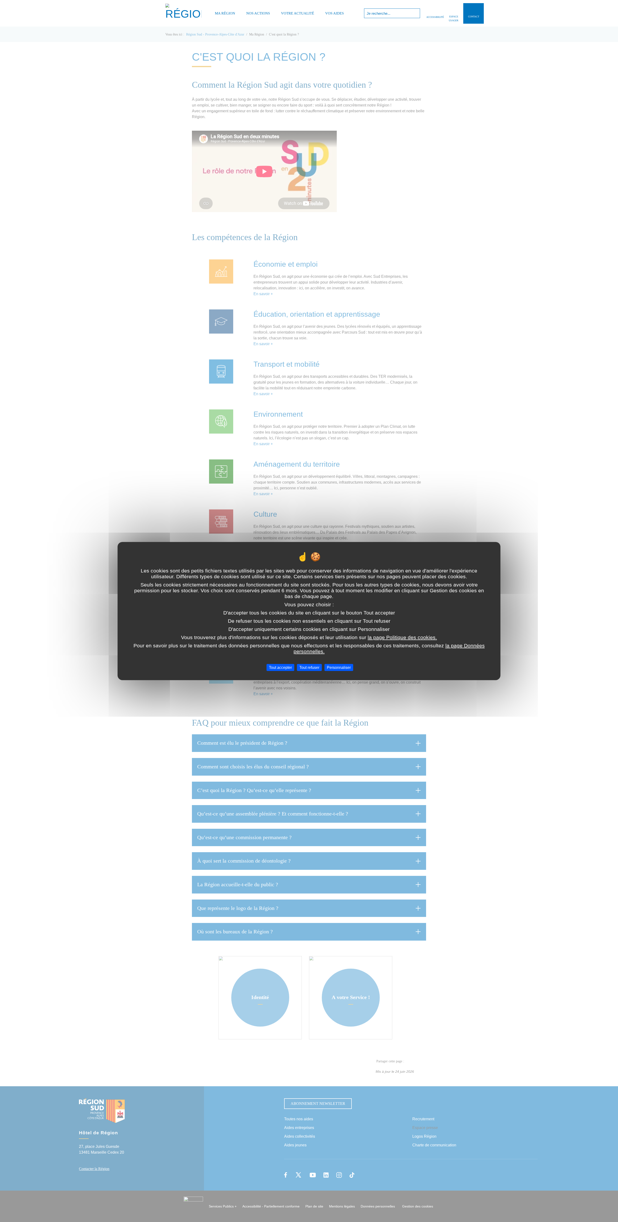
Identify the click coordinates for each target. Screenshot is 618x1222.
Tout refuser (309, 667)
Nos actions (258, 13)
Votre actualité (297, 13)
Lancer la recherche (416, 13)
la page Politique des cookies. (402, 637)
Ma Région (225, 13)
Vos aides (334, 13)
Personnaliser (339, 667)
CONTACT (473, 16)
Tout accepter (280, 667)
